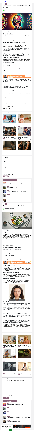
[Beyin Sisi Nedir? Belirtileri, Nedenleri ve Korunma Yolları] (24, 368)
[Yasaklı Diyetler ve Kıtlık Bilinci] (9, 368)
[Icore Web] (6, 1)
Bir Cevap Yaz (6, 157)
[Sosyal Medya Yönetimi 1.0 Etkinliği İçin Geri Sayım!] (17, 183)
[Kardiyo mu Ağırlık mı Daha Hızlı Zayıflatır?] (9, 133)
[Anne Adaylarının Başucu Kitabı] (24, 341)
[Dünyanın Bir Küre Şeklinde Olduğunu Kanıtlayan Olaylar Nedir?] (17, 191)
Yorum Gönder (6, 176)
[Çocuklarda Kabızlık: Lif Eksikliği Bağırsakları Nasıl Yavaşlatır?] (24, 120)
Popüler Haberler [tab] (9, 401)
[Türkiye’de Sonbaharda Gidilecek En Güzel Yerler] (17, 187)
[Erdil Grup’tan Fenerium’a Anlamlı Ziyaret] (17, 200)
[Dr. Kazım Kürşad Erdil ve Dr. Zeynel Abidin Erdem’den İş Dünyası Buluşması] (17, 196)
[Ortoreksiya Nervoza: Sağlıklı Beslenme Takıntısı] (9, 355)
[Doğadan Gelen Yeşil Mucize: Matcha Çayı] (24, 355)
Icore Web (6, 208)
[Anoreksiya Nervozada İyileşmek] (9, 147)
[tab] (24, 180)
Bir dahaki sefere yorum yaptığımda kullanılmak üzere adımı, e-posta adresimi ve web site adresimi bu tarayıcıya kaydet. (17, 174)
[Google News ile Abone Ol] (6, 31)
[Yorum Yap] (3, 34)
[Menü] (1, 1)
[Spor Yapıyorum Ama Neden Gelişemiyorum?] (24, 147)
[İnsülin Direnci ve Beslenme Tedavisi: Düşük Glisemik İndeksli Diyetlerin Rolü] (9, 120)
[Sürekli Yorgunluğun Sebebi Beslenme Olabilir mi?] (24, 133)
